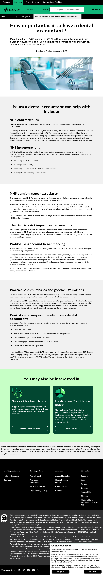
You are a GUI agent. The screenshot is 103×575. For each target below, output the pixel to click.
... (14, 17)
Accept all (60, 571)
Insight (25, 17)
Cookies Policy (95, 567)
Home (4, 17)
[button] (96, 9)
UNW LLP (52, 39)
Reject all (92, 571)
